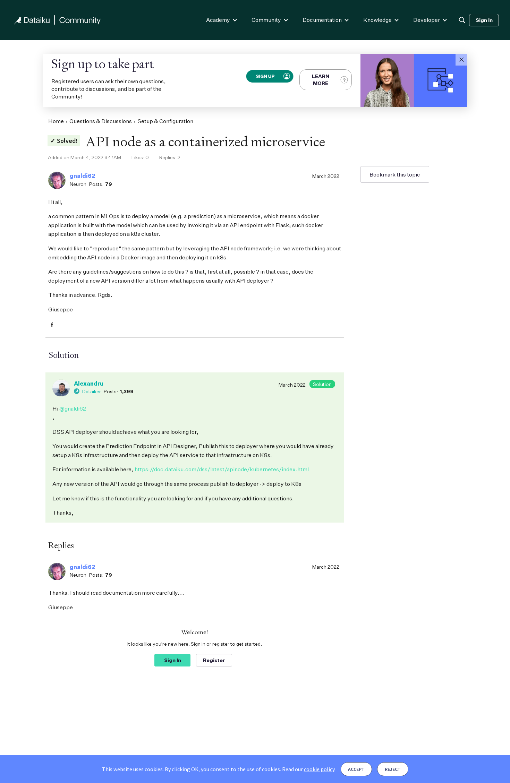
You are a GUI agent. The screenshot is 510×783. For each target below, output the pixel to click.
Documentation (322, 19)
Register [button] (214, 660)
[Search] (462, 20)
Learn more (320, 79)
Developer (426, 19)
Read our (308, 769)
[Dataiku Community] (57, 20)
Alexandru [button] (88, 383)
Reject (393, 769)
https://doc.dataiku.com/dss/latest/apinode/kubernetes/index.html (222, 469)
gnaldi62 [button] (82, 175)
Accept (356, 769)
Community (266, 19)
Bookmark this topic (394, 174)
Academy (218, 19)
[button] (461, 60)
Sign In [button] (172, 660)
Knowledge (377, 19)
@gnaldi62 (72, 408)
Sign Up (265, 76)
